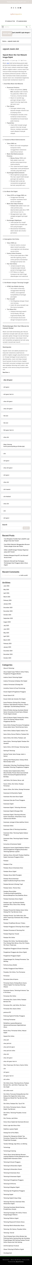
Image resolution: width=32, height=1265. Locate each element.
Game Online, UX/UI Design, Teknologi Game (16, 747)
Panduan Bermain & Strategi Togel (13, 884)
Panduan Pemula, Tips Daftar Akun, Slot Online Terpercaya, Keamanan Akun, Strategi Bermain (16, 917)
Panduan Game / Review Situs (11, 888)
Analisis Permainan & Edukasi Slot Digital (15, 681)
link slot (5, 416)
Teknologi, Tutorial (8, 1233)
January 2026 (7, 604)
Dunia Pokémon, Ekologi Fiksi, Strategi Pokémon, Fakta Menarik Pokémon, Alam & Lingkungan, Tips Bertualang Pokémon (15, 704)
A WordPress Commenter (11, 575)
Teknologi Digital (8, 1194)
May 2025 (6, 633)
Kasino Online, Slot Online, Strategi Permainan (16, 789)
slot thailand (7, 496)
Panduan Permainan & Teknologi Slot (13, 930)
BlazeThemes (20, 1261)
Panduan (5, 860)
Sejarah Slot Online (8, 1036)
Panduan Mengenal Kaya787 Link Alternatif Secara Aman (16, 2)
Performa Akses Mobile (10, 965)
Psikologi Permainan (9, 1019)
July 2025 (6, 625)
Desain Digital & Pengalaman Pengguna (14, 692)
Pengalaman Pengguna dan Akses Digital (15, 952)
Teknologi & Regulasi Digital (11, 1187)
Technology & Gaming (9, 1151)
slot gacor (6, 387)
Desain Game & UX (8, 695)
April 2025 (6, 636)
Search (4, 525)
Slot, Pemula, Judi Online (10, 1118)
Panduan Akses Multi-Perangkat (12, 875)
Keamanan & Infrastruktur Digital (12, 793)
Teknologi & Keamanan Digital (12, 1176)
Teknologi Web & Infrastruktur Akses (13, 1225)
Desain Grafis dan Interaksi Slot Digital (14, 699)
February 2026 (7, 600)
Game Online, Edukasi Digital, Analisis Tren (15, 730)
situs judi (6, 1040)
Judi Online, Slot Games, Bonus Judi (13, 780)
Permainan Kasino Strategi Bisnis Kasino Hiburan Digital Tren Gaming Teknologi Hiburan (15, 985)
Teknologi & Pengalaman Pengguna (13, 1180)
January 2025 (7, 647)
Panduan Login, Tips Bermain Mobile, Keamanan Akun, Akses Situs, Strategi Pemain (14, 904)
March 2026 (6, 597)
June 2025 (6, 629)
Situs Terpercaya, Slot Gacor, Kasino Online (15, 1065)
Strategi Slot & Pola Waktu (11, 1132)
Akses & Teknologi (8, 668)
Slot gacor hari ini (8, 430)
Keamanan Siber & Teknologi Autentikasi (15, 829)
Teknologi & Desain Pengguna (11, 1162)
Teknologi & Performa (9, 1184)
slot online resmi (8, 1090)
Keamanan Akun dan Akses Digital (13, 796)
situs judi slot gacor (9, 1047)
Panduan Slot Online (9, 937)
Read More (6, 372)
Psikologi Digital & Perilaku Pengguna (14, 1016)
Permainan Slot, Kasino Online (12, 1009)
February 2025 (7, 643)
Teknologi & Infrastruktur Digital (12, 1166)
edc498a (6, 60)
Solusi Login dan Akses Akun (11, 1125)
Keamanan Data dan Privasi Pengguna (14, 800)
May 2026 (6, 589)
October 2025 (7, 615)
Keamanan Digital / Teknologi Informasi (14, 807)
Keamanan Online (8, 826)
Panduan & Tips (7, 864)
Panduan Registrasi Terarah (11, 934)
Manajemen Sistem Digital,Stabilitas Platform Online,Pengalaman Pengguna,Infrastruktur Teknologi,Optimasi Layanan (16, 849)
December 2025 (7, 607)
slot (4, 453)
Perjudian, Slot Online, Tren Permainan (14, 972)
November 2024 (7, 654)
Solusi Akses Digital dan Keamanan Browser (16, 1122)
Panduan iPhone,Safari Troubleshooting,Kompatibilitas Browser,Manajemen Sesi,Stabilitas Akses (15, 893)
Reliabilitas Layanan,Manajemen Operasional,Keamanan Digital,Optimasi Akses (14, 1025)
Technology (6, 1147)
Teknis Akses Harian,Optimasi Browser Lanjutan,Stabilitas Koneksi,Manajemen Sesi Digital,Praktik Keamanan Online (16, 1156)
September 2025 (8, 618)
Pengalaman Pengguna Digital (11, 956)
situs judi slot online (9, 1050)
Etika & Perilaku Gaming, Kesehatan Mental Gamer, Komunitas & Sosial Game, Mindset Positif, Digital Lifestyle (15, 712)
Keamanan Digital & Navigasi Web (13, 811)
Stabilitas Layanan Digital (10, 1129)
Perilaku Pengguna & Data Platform (13, 968)
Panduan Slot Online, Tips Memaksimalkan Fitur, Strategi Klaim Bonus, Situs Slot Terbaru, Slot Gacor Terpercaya (16, 943)
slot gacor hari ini (8, 394)
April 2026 (6, 593)
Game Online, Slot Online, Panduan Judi (14, 738)
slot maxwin (6, 489)
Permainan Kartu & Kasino (10, 979)
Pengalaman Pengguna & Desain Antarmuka (15, 948)
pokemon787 (7, 1012)
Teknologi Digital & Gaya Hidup (12, 1198)
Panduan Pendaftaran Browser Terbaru (14, 923)
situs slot (6, 437)
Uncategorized (7, 1253)
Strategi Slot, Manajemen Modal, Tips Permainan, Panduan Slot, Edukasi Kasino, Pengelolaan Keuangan (15, 1138)
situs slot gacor (7, 401)
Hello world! (24, 575)
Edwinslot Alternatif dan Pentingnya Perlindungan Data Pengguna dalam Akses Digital (16, 563)
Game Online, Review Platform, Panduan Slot (16, 734)
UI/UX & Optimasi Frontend (11, 1246)
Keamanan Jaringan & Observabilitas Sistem (16, 822)
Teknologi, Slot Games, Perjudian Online (14, 1229)
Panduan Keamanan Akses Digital (13, 899)
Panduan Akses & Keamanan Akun (13, 868)
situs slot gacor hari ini (10, 1061)
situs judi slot (7, 1043)
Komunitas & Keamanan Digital (12, 844)
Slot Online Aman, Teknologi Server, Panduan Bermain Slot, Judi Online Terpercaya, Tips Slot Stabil (16, 1085)
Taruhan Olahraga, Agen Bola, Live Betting (15, 1144)
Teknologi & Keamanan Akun (11, 1173)
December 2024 (7, 651)
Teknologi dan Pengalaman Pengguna (14, 1191)
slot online (6, 1079)
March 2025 (6, 640)
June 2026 (6, 586)
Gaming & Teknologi (9, 750)
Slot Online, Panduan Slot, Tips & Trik (13, 1103)
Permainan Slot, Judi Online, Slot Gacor (14, 1005)
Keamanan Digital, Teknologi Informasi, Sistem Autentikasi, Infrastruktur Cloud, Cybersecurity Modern (14, 816)
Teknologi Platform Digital (10, 1218)
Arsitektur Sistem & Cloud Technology (14, 688)
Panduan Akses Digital (9, 871)
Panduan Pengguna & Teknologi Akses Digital (16, 926)
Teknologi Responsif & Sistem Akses (14, 1222)
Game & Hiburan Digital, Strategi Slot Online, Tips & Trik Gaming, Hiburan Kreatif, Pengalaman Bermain (16, 719)
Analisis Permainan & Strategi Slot (13, 684)
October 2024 (7, 658)
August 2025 (7, 622)
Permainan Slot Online (9, 996)
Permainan (6, 976)
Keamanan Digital (8, 804)
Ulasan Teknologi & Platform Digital (13, 1249)
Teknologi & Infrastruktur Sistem (12, 1169)
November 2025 (7, 611)
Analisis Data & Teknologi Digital (12, 677)
